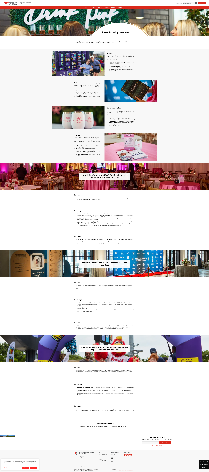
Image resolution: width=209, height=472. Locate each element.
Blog (199, 0)
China (112, 458)
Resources (120, 7)
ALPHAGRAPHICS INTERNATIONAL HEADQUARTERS (86, 453)
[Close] (37, 460)
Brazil (112, 457)
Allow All (33, 467)
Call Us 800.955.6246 (103, 454)
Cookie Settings (5, 467)
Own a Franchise (202, 3)
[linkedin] (129, 455)
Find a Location (205, 461)
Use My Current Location (157, 445)
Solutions (113, 7)
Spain (112, 461)
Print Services (92, 7)
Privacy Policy (114, 469)
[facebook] (125, 455)
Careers (205, 467)
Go (196, 3)
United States (113, 454)
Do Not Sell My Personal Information (126, 470)
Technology (107, 7)
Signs (86, 7)
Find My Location (178, 3)
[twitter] (127, 455)
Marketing (100, 7)
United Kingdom (113, 455)
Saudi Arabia (113, 460)
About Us (195, 0)
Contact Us (203, 0)
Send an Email (101, 456)
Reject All (25, 467)
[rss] (131, 455)
